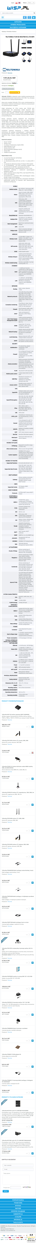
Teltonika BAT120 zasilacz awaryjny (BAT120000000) (15, 714)
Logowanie (25, 17)
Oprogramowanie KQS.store (7, 1229)
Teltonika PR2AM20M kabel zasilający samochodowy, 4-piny (17, 870)
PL (16, 2)
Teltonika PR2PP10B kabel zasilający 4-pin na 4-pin (15, 922)
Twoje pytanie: (6, 1173)
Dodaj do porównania (8, 88)
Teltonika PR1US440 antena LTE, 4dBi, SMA (13, 818)
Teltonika (9, 31)
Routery (14, 31)
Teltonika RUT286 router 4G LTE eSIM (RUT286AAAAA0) (16, 1140)
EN (19, 2)
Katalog (4, 31)
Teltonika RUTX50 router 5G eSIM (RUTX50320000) (15, 1110)
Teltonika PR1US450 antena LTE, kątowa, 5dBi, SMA (15, 844)
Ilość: (3, 92)
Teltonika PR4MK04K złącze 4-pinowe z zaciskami (14, 1028)
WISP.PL (18, 8)
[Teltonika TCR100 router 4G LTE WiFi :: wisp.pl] (11, 57)
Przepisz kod (6, 1187)
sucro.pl (8, 1230)
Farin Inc (13, 1230)
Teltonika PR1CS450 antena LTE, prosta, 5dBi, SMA (15, 740)
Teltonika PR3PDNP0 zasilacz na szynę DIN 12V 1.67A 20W (17, 976)
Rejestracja (29, 17)
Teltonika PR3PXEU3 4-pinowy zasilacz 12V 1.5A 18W (16, 1002)
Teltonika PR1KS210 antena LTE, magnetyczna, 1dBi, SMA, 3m (18, 792)
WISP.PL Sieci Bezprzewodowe (9, 1226)
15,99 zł (14, 83)
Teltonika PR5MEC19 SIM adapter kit (11, 1054)
